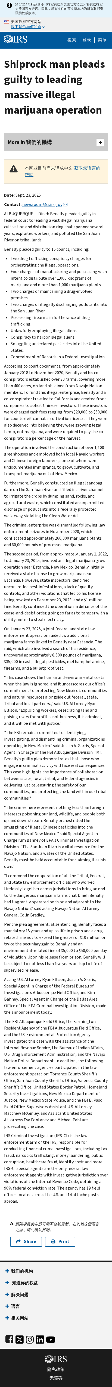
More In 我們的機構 (30, 142)
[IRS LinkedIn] (40, 1338)
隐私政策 (56, 1369)
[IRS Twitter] (19, 1338)
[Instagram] (30, 1338)
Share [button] (30, 1241)
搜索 (71, 40)
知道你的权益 (24, 1283)
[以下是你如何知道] (56, 24)
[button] (86, 40)
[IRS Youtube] (50, 1338)
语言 (15, 1306)
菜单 (102, 40)
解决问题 (20, 1294)
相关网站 (20, 1318)
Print (63, 1241)
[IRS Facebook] (9, 1338)
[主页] (15, 39)
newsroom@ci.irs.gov (42, 204)
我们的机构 (22, 1271)
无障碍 (56, 1378)
